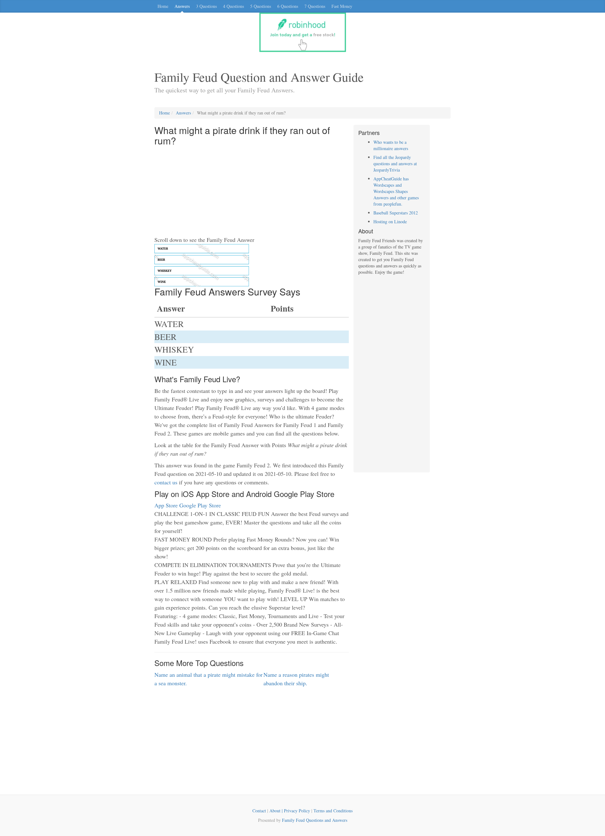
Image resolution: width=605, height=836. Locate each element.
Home (163, 6)
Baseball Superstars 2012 (395, 213)
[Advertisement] (251, 191)
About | (276, 811)
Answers (182, 6)
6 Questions (287, 6)
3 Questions (206, 6)
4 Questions (233, 6)
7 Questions (314, 6)
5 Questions (260, 6)
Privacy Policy (297, 811)
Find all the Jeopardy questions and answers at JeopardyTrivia (395, 163)
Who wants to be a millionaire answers (390, 145)
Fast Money (341, 6)
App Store (166, 505)
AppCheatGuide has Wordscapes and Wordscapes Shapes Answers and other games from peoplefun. (396, 191)
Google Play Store (200, 505)
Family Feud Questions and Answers (314, 820)
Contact (259, 811)
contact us (165, 482)
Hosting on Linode (390, 222)
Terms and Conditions (333, 811)
